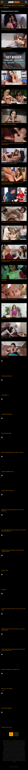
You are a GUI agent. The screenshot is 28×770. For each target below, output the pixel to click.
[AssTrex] (14, 2)
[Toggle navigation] (2, 2)
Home (1, 7)
